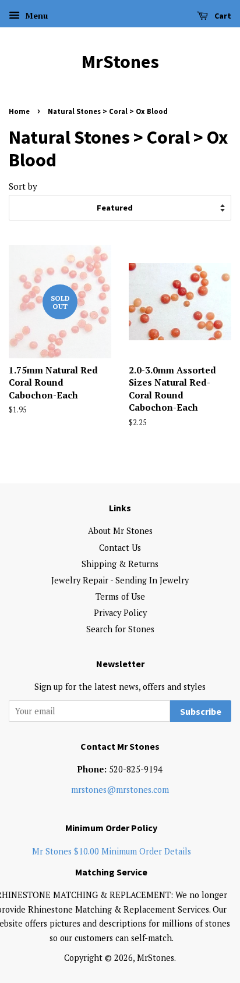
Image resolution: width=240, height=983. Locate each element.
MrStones (120, 62)
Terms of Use (120, 596)
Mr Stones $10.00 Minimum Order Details (111, 851)
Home (19, 111)
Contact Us (120, 547)
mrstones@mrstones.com (120, 789)
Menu (35, 15)
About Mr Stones (120, 530)
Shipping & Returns (120, 563)
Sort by (23, 186)
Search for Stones (120, 629)
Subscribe (200, 711)
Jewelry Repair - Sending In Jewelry (120, 580)
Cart (222, 15)
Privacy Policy (120, 612)
